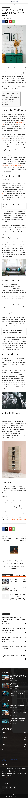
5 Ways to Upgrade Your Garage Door (20, 539)
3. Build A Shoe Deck (9, 99)
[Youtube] (14, 787)
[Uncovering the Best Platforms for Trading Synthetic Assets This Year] (5, 720)
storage (4, 138)
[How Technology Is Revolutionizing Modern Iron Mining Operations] (5, 685)
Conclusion (6, 104)
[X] (6, 21)
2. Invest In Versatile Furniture (11, 97)
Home (3, 4)
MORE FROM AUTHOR (19, 575)
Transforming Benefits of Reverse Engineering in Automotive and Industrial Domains (13, 619)
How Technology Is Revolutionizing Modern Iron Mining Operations (17, 685)
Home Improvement (10, 4)
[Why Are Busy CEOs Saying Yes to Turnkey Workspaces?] (5, 589)
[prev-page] (3, 604)
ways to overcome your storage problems (13, 165)
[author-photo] (14, 553)
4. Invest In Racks (8, 101)
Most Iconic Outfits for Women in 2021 (7, 539)
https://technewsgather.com (14, 557)
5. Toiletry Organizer (9, 102)
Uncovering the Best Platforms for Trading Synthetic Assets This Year (17, 720)
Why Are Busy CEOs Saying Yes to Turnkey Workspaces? (18, 588)
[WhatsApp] (13, 21)
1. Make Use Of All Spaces (9, 95)
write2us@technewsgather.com (9, 777)
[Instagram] (6, 787)
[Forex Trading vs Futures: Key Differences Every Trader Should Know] (5, 677)
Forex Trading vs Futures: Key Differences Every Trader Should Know (18, 677)
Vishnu (4, 18)
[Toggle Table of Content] (17, 93)
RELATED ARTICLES (7, 575)
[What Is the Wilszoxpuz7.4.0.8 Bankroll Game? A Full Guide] (5, 693)
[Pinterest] (10, 21)
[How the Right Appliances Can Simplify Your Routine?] (5, 581)
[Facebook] (3, 21)
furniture (4, 193)
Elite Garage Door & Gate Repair (17, 519)
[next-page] (5, 604)
